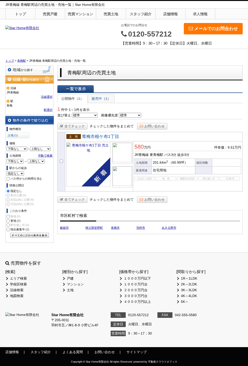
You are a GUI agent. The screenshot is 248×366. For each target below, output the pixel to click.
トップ (20, 14)
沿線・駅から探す (29, 79)
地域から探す (29, 69)
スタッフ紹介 (141, 14)
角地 (15, 216)
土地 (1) (13, 135)
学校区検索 (18, 284)
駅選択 (48, 110)
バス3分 (170, 155)
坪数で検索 (45, 155)
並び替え (64, 115)
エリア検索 (18, 278)
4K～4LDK (189, 296)
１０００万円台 (135, 284)
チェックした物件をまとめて (112, 126)
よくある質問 (72, 352)
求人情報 (200, 14)
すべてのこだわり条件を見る (29, 235)
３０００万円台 (135, 296)
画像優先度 (109, 115)
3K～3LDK (189, 290)
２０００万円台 (135, 290)
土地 (70, 290)
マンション (75, 284)
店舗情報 (170, 14)
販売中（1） (101, 98)
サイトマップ (136, 352)
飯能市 (64, 227)
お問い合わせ (154, 126)
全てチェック (74, 126)
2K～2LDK (189, 284)
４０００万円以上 (137, 302)
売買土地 (111, 14)
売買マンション (80, 14)
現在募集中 (19, 229)
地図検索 (16, 296)
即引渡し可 (19, 225)
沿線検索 (16, 290)
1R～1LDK (189, 278)
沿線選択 (47, 97)
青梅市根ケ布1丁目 (100, 136)
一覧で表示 (75, 88)
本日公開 (18, 195)
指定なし (16, 191)
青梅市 (115, 227)
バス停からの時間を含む (26, 178)
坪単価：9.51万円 (227, 147)
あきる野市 (169, 227)
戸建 (70, 278)
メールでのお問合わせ (216, 28)
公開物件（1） (72, 98)
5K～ (184, 302)
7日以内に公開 (22, 204)
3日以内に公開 (22, 199)
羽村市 (140, 227)
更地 (15, 220)
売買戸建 (50, 14)
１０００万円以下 (137, 278)
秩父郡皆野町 (94, 227)
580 (139, 147)
